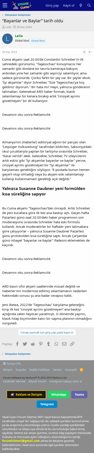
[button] (5, 5)
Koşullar (21, 370)
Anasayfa (71, 370)
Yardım (57, 370)
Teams (79, 395)
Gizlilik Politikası (39, 370)
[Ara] (89, 5)
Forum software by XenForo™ (35, 377)
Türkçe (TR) (13, 363)
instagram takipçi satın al (65, 381)
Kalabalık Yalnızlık (14, 381)
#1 (90, 52)
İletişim (7, 370)
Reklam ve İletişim (26, 395)
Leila (8, 27)
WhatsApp (58, 395)
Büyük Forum (37, 381)
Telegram (47, 404)
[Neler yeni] (81, 5)
